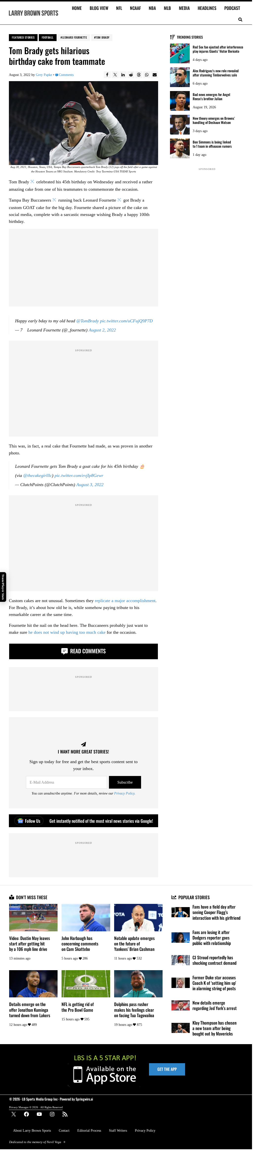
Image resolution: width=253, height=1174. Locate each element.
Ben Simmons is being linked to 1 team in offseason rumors (212, 144)
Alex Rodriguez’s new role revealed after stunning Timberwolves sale (216, 73)
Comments (66, 75)
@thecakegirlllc (37, 475)
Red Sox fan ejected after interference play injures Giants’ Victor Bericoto (218, 49)
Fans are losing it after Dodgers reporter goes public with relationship (211, 937)
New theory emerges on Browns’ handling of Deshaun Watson (214, 120)
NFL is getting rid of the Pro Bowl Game (78, 1006)
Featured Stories (23, 37)
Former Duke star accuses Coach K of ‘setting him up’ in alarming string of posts (214, 983)
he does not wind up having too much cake (66, 632)
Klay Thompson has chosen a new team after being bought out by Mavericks (214, 1028)
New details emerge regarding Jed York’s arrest (214, 1005)
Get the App (167, 1069)
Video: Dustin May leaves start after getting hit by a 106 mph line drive (29, 943)
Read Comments (87, 651)
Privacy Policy (124, 793)
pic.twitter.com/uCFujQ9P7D (126, 320)
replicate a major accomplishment (125, 600)
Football (48, 37)
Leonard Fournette (74, 37)
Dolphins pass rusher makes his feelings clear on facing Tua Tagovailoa (134, 1009)
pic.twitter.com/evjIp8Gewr (79, 475)
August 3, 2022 (90, 484)
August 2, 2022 (102, 330)
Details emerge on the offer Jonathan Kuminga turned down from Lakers (29, 1009)
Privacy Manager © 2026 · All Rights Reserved (36, 1107)
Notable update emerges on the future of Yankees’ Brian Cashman (134, 943)
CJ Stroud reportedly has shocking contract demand (214, 960)
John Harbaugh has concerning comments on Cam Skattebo (80, 943)
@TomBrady (87, 320)
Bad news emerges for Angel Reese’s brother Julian (211, 96)
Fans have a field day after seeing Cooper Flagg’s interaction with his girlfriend (216, 912)
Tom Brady (102, 37)
